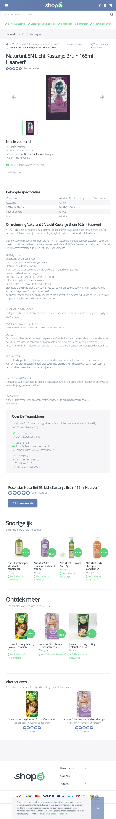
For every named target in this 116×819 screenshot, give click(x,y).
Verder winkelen (100, 44)
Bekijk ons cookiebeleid (57, 813)
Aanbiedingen (33, 34)
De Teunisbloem (33, 154)
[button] (100, 5)
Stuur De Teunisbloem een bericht (26, 165)
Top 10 (20, 34)
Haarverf (80, 44)
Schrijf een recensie (23, 503)
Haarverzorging (66, 44)
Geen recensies (31, 68)
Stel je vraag (98, 47)
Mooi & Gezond (19, 44)
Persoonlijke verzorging (39, 44)
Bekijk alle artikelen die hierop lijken (24, 529)
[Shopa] (54, 5)
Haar (55, 44)
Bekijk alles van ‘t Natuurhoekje (16, 656)
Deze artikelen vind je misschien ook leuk (27, 606)
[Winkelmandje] (110, 5)
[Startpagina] (7, 44)
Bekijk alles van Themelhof (16, 578)
